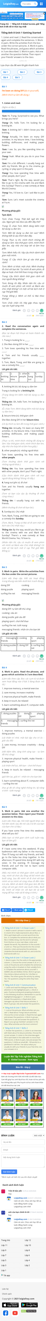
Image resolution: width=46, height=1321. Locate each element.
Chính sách (7, 1293)
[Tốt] (37, 310)
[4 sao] (22, 915)
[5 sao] (25, 915)
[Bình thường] (33, 310)
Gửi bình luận (9, 1172)
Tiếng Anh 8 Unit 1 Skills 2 (16, 1028)
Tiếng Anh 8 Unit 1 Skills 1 (16, 1007)
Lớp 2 (27, 1265)
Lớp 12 (28, 1240)
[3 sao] (18, 915)
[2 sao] (15, 915)
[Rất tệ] (24, 310)
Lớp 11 (4, 1245)
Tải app (7, 1275)
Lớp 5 (3, 1260)
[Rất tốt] (41, 310)
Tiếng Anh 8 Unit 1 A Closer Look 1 (20, 928)
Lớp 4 (27, 1260)
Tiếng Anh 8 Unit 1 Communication (20, 985)
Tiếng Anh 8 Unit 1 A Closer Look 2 (20, 957)
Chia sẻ (7, 910)
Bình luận (18, 910)
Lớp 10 (28, 1245)
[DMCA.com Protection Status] (28, 1313)
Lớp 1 (3, 1270)
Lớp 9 (3, 1250)
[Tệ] (28, 310)
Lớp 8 (27, 1250)
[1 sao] (12, 915)
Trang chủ (5, 1240)
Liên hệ (5, 1289)
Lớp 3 (3, 1265)
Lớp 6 (27, 1255)
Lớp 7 (3, 1255)
